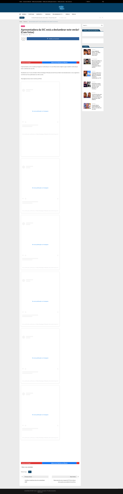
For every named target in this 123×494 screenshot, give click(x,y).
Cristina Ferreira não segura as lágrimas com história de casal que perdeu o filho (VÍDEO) (97, 97)
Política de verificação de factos (50, 1)
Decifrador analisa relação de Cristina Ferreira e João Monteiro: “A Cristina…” (96, 86)
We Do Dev (40, 492)
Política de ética (61, 1)
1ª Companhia (94, 59)
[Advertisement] (50, 51)
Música (68, 14)
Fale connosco (69, 1)
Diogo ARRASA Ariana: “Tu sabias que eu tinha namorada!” (96, 53)
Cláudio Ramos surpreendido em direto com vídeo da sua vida (96, 107)
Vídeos (74, 14)
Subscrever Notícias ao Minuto (59, 62)
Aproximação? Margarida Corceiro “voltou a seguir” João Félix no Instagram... (48, 17)
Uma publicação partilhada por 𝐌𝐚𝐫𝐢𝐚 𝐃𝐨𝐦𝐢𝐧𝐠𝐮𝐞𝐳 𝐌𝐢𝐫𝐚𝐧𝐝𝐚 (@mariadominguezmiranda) (41, 134)
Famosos (47, 14)
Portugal (31, 14)
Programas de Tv (57, 14)
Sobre (21, 1)
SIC (30, 471)
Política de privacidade (37, 1)
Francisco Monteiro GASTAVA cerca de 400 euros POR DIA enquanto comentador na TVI (96, 75)
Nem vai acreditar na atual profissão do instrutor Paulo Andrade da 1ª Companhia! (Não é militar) (97, 64)
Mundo (24, 14)
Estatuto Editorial (27, 1)
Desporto (39, 14)
